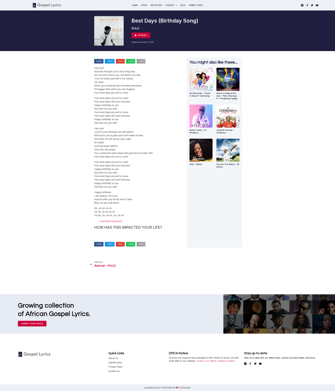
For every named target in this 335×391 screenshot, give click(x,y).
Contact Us (114, 371)
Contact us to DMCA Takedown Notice (215, 361)
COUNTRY (170, 5)
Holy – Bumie (195, 164)
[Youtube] (317, 5)
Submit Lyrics (115, 362)
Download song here (110, 221)
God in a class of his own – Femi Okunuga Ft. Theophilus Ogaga (227, 96)
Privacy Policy (115, 366)
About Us (113, 358)
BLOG (182, 5)
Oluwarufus (186, 387)
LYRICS (144, 5)
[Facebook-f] (307, 5)
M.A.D (135, 27)
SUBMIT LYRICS (196, 5)
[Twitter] (312, 5)
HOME (135, 5)
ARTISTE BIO (156, 5)
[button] (99, 61)
